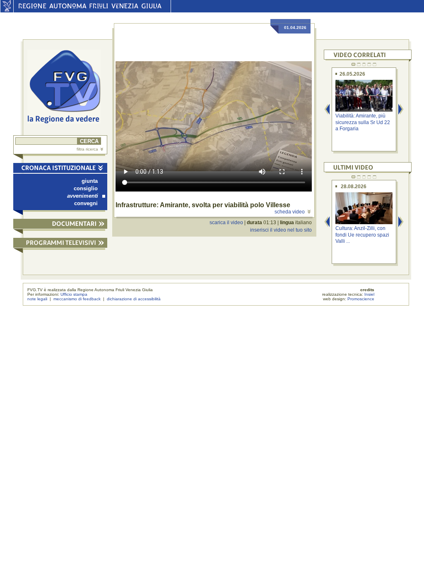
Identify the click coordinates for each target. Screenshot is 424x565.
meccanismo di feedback (77, 299)
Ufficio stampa (73, 294)
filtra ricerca (87, 149)
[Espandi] (60, 225)
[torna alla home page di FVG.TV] (67, 87)
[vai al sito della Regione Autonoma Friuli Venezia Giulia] (6, 10)
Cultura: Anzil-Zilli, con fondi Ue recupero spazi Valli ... (362, 234)
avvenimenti (82, 196)
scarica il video (226, 222)
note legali (37, 299)
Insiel (369, 294)
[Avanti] (401, 110)
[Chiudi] (60, 169)
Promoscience (360, 299)
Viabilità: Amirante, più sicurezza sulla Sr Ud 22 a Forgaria (362, 122)
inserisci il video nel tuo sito (281, 230)
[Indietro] (327, 110)
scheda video (290, 212)
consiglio (86, 188)
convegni (86, 203)
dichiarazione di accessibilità (134, 299)
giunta (90, 181)
